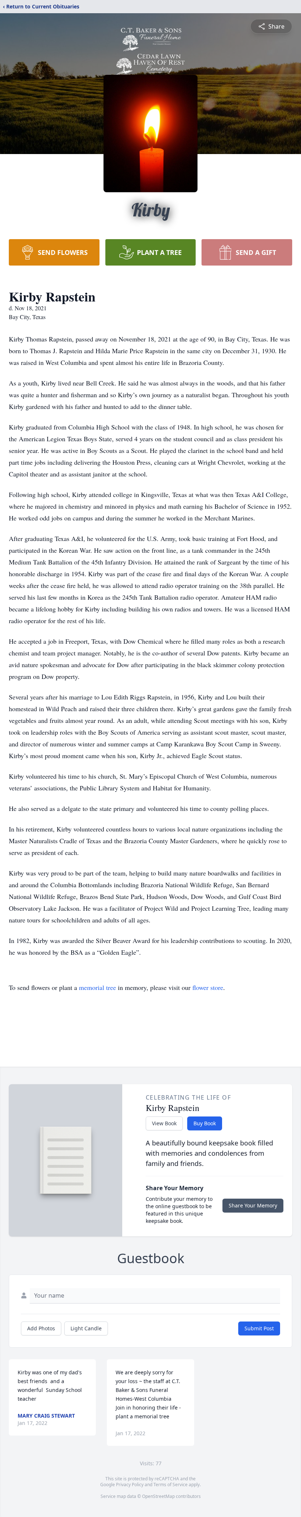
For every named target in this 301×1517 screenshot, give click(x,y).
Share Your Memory (253, 1205)
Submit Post (259, 1328)
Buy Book (204, 1123)
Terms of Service (170, 1484)
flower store (207, 987)
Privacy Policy (130, 1484)
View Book (164, 1123)
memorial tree (97, 987)
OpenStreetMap (158, 1496)
